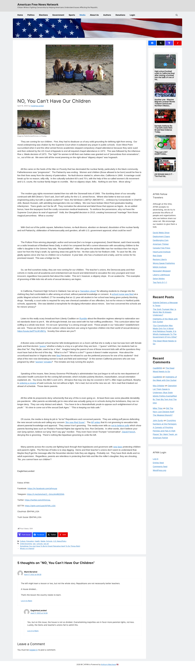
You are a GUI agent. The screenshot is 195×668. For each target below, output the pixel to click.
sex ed (46, 544)
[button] (176, 15)
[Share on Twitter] (161, 43)
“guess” (42, 346)
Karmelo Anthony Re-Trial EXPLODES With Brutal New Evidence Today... (164, 129)
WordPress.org (159, 470)
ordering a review (28, 383)
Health (37, 541)
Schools (49, 541)
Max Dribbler (158, 386)
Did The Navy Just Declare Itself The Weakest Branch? (163, 411)
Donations (120, 15)
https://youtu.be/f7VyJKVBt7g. (31, 331)
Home (20, 15)
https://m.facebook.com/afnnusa (42, 488)
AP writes (95, 422)
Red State (157, 255)
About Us (94, 15)
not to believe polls (120, 425)
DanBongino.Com (160, 240)
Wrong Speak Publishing (164, 263)
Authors (107, 15)
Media (82, 15)
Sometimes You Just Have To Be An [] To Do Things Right (50, 546)
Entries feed (158, 463)
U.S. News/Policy (59, 541)
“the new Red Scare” (75, 422)
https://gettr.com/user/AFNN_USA (40, 506)
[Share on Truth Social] (169, 43)
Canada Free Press (161, 248)
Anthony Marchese (108, 664)
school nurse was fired (123, 294)
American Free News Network (37, 4)
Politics (31, 15)
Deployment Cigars (161, 236)
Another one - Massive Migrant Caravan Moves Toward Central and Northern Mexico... (165, 103)
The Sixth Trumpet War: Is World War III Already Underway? (164, 312)
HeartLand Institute (162, 252)
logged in (33, 650)
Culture (22, 541)
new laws (117, 447)
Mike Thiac (158, 408)
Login (132, 15)
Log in (155, 459)
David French (128, 432)
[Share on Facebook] (152, 43)
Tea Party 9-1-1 (160, 282)
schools (40, 544)
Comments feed (160, 466)
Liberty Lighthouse (161, 275)
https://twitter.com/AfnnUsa (37, 500)
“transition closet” (88, 291)
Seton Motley (159, 278)
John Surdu (158, 420)
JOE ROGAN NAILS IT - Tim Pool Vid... (164, 175)
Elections (43, 15)
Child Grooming (26, 544)
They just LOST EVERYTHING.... (161, 153)
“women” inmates (43, 362)
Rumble (83, 318)
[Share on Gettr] (178, 43)
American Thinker (161, 244)
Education (30, 541)
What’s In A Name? (27, 548)
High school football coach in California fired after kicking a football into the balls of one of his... (164, 75)
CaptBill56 (157, 368)
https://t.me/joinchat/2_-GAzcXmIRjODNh (45, 494)
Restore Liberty (160, 259)
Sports (72, 15)
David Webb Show (161, 233)
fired (59, 355)
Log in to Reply (26, 601)
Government (58, 15)
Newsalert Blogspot (162, 271)
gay (34, 544)
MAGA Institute (159, 267)
